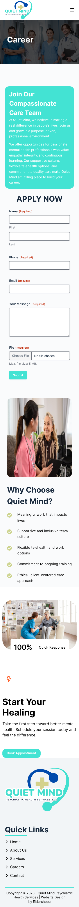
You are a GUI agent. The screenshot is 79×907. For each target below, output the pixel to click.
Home (15, 842)
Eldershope (42, 902)
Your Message (27, 304)
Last (12, 244)
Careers (17, 867)
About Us (18, 850)
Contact (17, 875)
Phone (21, 257)
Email (20, 280)
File (19, 347)
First (12, 227)
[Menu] (72, 10)
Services (17, 858)
